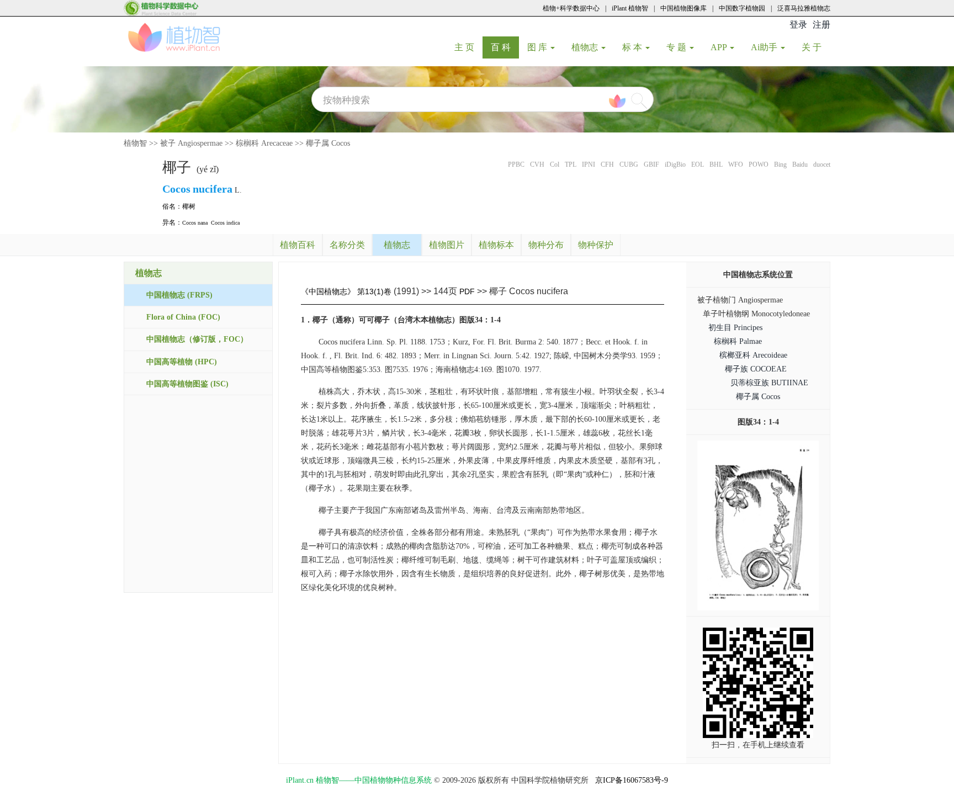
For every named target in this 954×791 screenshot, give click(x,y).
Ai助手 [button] (765, 47)
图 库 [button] (538, 47)
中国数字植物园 (742, 8)
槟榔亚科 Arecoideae (753, 355)
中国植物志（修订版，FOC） (197, 339)
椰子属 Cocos (328, 143)
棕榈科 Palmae (738, 341)
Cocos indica (225, 223)
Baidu (800, 164)
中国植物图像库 (683, 8)
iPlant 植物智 (630, 8)
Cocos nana (195, 223)
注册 (821, 24)
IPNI (588, 164)
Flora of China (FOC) (183, 317)
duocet (821, 164)
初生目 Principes (735, 327)
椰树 (188, 206)
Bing (780, 164)
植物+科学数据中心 (571, 8)
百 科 (505, 47)
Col (554, 164)
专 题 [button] (677, 47)
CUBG (628, 164)
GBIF (651, 164)
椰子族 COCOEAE (756, 369)
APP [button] (720, 47)
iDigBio (675, 164)
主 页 (468, 47)
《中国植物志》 (328, 291)
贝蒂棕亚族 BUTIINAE (769, 383)
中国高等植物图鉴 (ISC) (187, 384)
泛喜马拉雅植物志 (803, 8)
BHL (716, 164)
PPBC (516, 164)
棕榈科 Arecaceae (264, 143)
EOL (697, 164)
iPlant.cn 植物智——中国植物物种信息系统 (359, 780)
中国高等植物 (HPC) (181, 362)
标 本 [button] (633, 47)
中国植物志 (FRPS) (179, 295)
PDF (467, 291)
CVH (537, 164)
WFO (735, 164)
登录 (798, 24)
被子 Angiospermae (191, 143)
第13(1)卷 (374, 291)
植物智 (135, 143)
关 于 (816, 47)
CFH (607, 164)
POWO (758, 164)
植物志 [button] (585, 47)
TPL (570, 164)
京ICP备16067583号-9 (631, 780)
